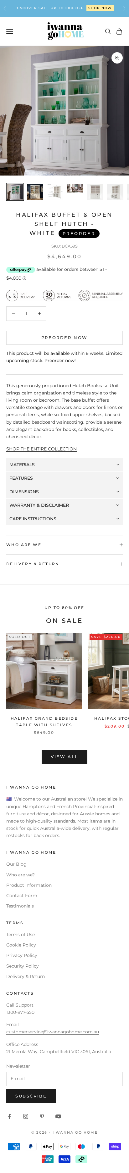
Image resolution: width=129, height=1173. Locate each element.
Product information (29, 885)
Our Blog (16, 864)
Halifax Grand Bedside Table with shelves (44, 721)
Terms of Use (20, 934)
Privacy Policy (21, 955)
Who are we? (20, 875)
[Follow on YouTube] (58, 1116)
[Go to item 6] (115, 192)
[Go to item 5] (95, 192)
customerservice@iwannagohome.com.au (52, 1032)
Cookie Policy (21, 945)
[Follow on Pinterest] (42, 1116)
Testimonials (20, 906)
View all (64, 756)
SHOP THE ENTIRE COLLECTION (41, 449)
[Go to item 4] (75, 188)
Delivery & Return (25, 976)
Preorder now (64, 337)
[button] (64, 465)
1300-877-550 (81, 8)
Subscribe (31, 1095)
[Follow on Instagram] (26, 1116)
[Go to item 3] (55, 192)
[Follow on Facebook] (9, 1116)
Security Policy (22, 966)
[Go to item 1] (15, 192)
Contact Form (21, 895)
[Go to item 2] (35, 192)
